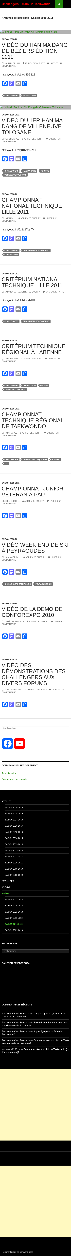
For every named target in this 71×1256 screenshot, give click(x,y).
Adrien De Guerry (35, 63)
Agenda (6, 887)
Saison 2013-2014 (14, 844)
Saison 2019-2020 (14, 807)
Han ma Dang (29, 95)
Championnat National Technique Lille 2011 (32, 206)
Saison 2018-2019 (14, 814)
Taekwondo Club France (14, 1013)
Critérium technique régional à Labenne (33, 349)
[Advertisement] (35, 1105)
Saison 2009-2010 (14, 869)
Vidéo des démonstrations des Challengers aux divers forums (34, 674)
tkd (6, 464)
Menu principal (67, 4)
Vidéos (5, 893)
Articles (6, 801)
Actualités (8, 881)
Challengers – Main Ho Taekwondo (26, 4)
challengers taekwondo (36, 250)
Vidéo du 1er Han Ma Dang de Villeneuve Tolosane (32, 126)
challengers (11, 95)
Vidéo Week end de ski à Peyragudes (35, 548)
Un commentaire (55, 292)
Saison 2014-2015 (14, 838)
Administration (9, 773)
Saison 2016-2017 (14, 826)
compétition (29, 385)
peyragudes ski (44, 584)
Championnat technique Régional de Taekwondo (32, 420)
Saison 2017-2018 (14, 820)
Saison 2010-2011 (10, 39)
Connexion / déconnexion (15, 779)
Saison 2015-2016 (14, 832)
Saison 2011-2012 (14, 856)
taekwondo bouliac (14, 389)
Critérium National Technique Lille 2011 (32, 282)
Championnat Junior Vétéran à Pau (32, 491)
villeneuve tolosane (15, 175)
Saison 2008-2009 (14, 875)
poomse (45, 171)
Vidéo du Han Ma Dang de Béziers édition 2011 (35, 51)
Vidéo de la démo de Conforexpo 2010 (32, 612)
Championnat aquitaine (35, 460)
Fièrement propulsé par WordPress (17, 1252)
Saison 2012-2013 (14, 850)
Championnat (11, 254)
